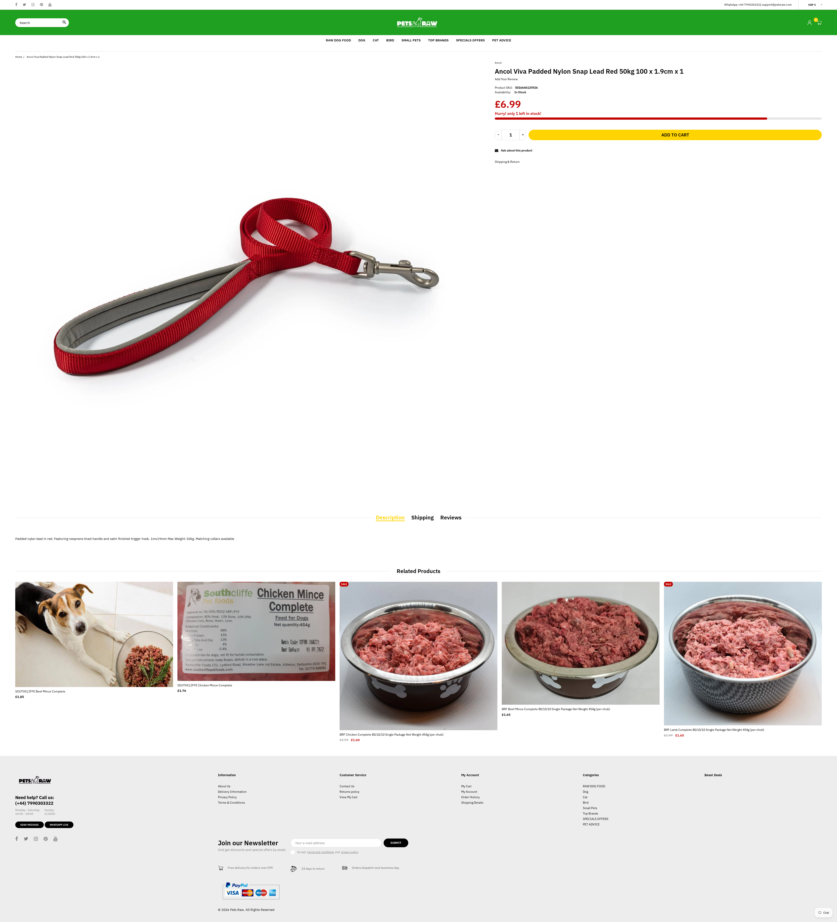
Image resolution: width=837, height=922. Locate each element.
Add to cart (675, 135)
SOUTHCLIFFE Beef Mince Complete (40, 691)
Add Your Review (506, 79)
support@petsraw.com (777, 5)
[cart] (819, 23)
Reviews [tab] (450, 517)
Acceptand (327, 852)
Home (18, 56)
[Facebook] (16, 5)
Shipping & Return (507, 162)
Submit (395, 843)
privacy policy (349, 852)
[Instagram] (33, 5)
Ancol (498, 62)
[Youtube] (50, 5)
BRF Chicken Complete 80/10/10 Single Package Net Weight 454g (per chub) (392, 735)
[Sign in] (809, 23)
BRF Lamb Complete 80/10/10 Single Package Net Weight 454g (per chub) (714, 730)
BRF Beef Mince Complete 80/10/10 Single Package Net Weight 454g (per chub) (556, 709)
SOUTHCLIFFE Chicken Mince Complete (204, 685)
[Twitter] (24, 5)
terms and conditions (320, 852)
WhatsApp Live (59, 824)
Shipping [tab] (422, 517)
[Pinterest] (41, 5)
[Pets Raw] (418, 22)
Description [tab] (390, 517)
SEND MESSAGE (29, 824)
